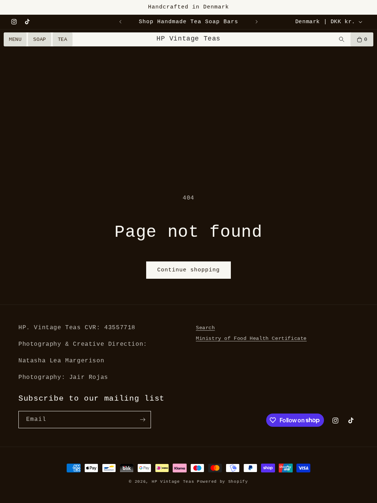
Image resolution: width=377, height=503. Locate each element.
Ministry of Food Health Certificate (251, 338)
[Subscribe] (142, 419)
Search (205, 328)
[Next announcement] (257, 22)
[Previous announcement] (120, 22)
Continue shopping (188, 270)
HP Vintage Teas (188, 38)
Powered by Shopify (222, 481)
